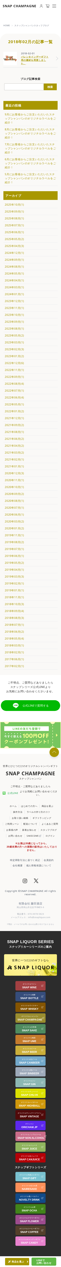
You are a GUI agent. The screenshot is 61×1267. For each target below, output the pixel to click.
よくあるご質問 (50, 823)
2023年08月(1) (14, 328)
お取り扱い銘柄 (20, 817)
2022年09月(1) (14, 377)
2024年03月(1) (14, 287)
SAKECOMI (33, 835)
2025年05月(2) (14, 239)
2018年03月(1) (14, 645)
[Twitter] (36, 881)
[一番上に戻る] (54, 752)
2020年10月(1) (14, 487)
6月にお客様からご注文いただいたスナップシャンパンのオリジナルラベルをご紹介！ (30, 163)
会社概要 (18, 865)
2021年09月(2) (14, 425)
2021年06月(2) (14, 439)
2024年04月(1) (14, 280)
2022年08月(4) (14, 384)
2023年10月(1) (14, 315)
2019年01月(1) (14, 590)
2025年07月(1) (14, 225)
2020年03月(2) (14, 521)
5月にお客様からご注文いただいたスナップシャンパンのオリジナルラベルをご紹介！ (30, 178)
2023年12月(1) (14, 301)
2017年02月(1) (14, 666)
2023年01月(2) (14, 356)
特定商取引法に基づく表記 (25, 860)
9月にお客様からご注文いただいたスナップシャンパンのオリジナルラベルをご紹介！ (30, 118)
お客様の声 (12, 829)
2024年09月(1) (14, 260)
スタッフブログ (48, 829)
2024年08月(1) (14, 266)
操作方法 (17, 811)
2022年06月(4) (14, 397)
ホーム (13, 806)
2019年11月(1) (14, 535)
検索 (50, 87)
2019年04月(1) (14, 570)
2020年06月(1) (14, 514)
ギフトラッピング (42, 817)
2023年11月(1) (14, 308)
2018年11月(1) (14, 597)
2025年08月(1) (14, 218)
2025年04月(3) (14, 246)
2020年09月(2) (14, 494)
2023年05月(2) (14, 335)
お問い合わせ (15, 835)
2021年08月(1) (14, 432)
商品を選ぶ (47, 806)
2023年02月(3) (14, 349)
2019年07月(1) (14, 549)
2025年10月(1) (14, 204)
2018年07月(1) (14, 625)
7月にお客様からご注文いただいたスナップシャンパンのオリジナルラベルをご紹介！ (30, 148)
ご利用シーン (12, 823)
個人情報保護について (38, 865)
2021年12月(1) (14, 418)
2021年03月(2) (14, 452)
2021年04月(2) (14, 446)
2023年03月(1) (14, 342)
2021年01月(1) (14, 466)
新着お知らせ (29, 829)
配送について (30, 823)
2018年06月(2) (14, 632)
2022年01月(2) (14, 411)
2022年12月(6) (14, 363)
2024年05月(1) (14, 273)
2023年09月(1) (14, 322)
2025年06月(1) (14, 232)
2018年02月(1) (14, 652)
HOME (6, 25)
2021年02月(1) (14, 459)
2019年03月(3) (14, 576)
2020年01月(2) (14, 528)
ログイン (50, 835)
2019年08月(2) (14, 542)
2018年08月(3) (14, 618)
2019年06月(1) (14, 556)
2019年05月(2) (14, 563)
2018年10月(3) (14, 604)
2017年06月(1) (14, 659)
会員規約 (49, 860)
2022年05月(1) (14, 404)
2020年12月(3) (14, 473)
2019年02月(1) (14, 583)
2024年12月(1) (14, 253)
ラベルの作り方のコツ (38, 811)
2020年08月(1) (14, 501)
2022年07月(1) (14, 390)
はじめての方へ (29, 806)
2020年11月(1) (14, 480)
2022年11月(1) (14, 370)
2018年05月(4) (14, 638)
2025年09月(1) (14, 211)
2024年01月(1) (14, 294)
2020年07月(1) (14, 508)
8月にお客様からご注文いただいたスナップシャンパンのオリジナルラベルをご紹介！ (30, 133)
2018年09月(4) (14, 611)
